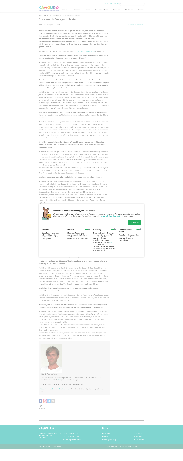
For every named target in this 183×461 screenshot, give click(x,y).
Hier (110, 243)
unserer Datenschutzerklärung (112, 216)
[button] (134, 222)
